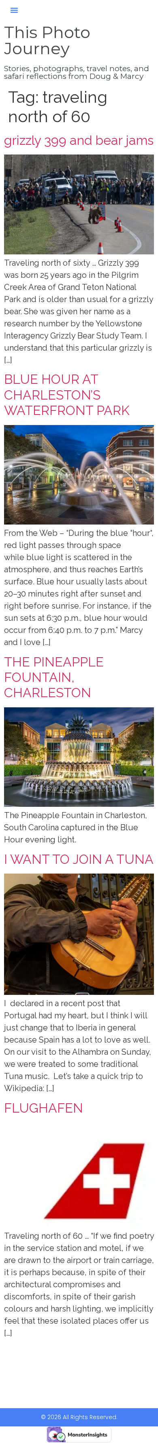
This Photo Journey (47, 40)
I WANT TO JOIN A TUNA (79, 859)
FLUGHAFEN (43, 1107)
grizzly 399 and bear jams (79, 140)
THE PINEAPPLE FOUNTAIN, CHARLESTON (54, 677)
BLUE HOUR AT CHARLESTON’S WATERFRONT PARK (67, 395)
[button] (14, 10)
